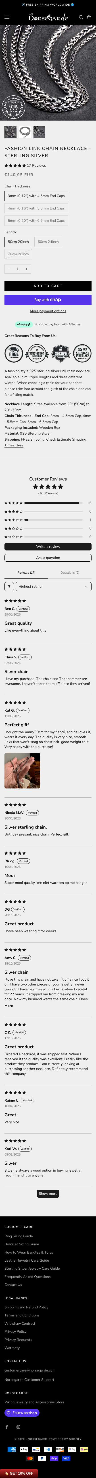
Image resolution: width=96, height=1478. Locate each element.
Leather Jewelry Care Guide (26, 1260)
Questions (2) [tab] (70, 573)
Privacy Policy (15, 1331)
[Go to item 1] (10, 132)
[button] (15, 165)
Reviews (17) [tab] (26, 573)
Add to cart (48, 286)
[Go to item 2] (25, 132)
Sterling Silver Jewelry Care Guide (32, 1268)
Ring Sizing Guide (18, 1236)
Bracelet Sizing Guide (21, 1244)
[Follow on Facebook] (6, 1427)
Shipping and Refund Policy (26, 1307)
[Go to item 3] (39, 132)
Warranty (12, 1347)
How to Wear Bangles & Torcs (28, 1252)
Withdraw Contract (19, 1323)
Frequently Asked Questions (27, 1276)
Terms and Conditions (22, 1315)
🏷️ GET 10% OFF (18, 1473)
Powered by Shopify (65, 1439)
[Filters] (9, 586)
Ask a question (48, 557)
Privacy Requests (18, 1339)
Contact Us (13, 1284)
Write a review (48, 546)
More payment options (48, 311)
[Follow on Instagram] (18, 1427)
